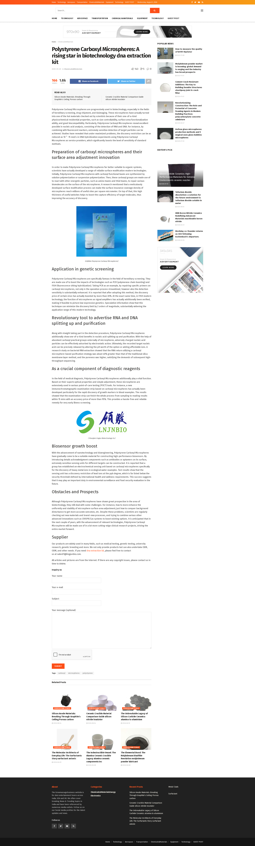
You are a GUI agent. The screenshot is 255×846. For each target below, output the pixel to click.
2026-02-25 (180, 240)
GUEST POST (129, 2)
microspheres (74, 673)
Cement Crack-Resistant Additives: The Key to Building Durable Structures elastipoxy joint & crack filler (188, 87)
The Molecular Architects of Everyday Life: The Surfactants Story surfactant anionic (67, 755)
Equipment (109, 2)
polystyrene (88, 673)
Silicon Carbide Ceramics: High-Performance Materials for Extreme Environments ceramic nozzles (177, 177)
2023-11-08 (180, 55)
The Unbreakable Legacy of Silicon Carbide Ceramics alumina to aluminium (134, 716)
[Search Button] (155, 10)
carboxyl (61, 673)
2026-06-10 (126, 723)
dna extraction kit (95, 550)
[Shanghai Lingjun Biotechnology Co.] (101, 422)
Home (54, 2)
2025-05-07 (180, 123)
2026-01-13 (164, 184)
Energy (112, 792)
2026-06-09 (57, 762)
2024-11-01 (180, 96)
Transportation (82, 2)
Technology (62, 2)
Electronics (96, 796)
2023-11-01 (180, 76)
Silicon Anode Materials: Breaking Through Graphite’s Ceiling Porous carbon (66, 716)
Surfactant (172, 794)
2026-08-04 (57, 723)
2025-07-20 (180, 141)
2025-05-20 (56, 69)
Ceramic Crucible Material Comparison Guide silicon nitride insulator (98, 716)
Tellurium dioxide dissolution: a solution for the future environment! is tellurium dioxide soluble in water (188, 197)
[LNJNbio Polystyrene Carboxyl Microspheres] (101, 231)
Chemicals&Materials (96, 2)
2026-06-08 (92, 765)
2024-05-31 (180, 207)
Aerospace (71, 2)
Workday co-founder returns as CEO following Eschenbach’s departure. (189, 234)
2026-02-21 (180, 225)
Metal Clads (173, 787)
